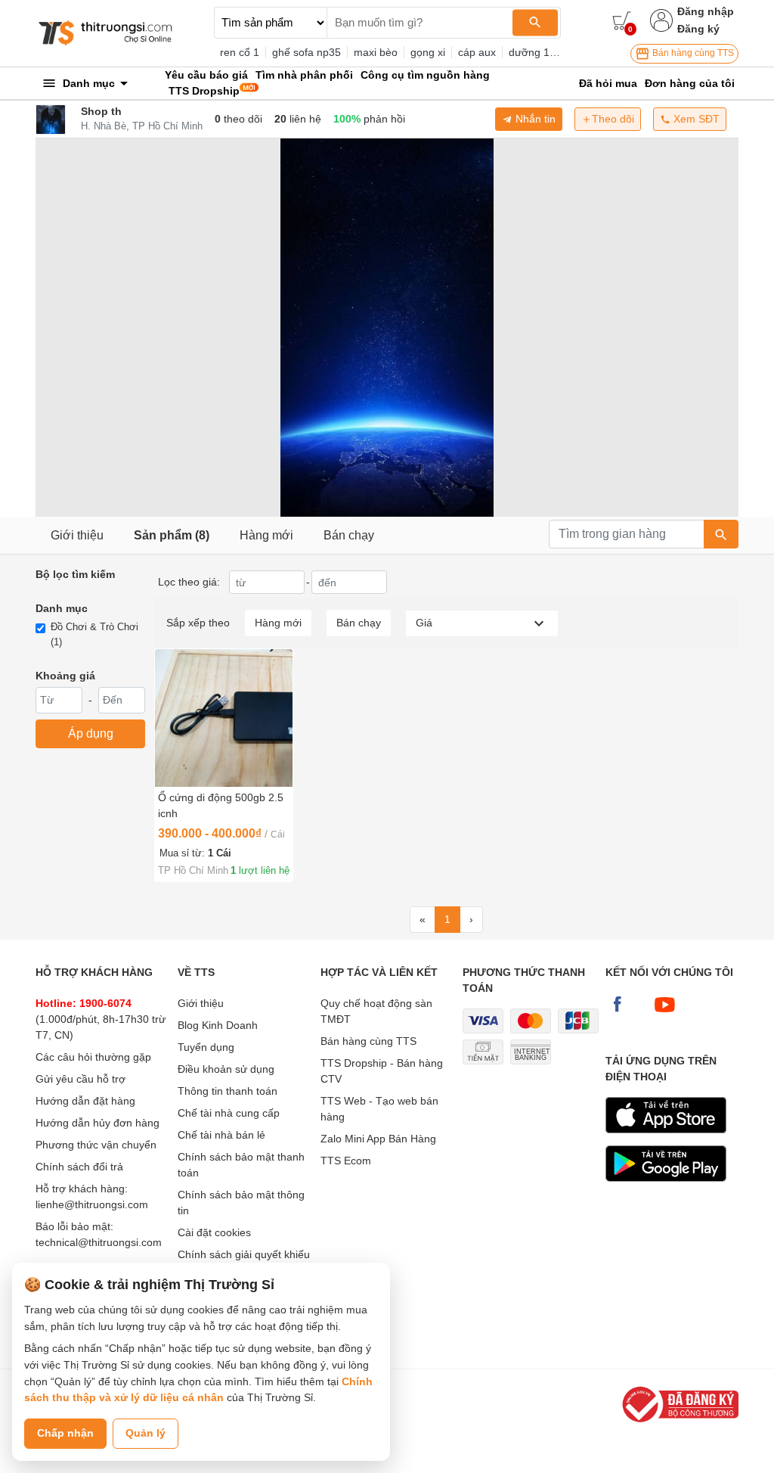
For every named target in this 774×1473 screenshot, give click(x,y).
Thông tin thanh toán (227, 1091)
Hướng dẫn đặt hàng (85, 1101)
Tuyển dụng (206, 1047)
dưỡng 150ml (541, 52)
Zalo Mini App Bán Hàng (378, 1139)
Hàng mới (266, 535)
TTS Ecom (345, 1160)
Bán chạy (349, 535)
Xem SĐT (695, 119)
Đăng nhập (705, 11)
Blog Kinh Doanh (218, 1025)
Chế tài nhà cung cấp (229, 1113)
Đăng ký (698, 29)
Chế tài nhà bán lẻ (221, 1135)
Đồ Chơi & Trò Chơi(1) (94, 634)
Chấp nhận (65, 1433)
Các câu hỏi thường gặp (93, 1057)
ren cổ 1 (239, 52)
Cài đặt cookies (214, 1232)
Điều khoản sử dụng (226, 1069)
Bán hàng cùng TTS (692, 53)
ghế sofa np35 (306, 52)
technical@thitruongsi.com (99, 1242)
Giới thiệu (77, 535)
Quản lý (145, 1433)
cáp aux (477, 52)
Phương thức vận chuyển (96, 1145)
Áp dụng (90, 733)
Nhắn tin (534, 119)
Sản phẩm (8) (171, 535)
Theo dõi (613, 119)
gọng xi (427, 52)
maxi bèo (376, 52)
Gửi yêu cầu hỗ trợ (80, 1079)
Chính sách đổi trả (79, 1167)
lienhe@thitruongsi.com (92, 1204)
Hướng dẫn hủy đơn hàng (97, 1123)
